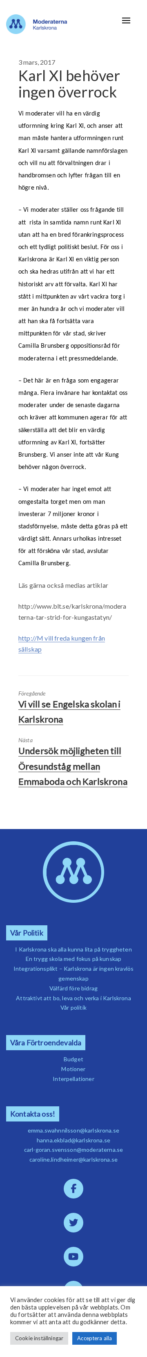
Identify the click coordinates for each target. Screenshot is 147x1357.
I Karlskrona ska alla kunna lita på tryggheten (73, 949)
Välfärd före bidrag (73, 988)
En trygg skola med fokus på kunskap (74, 958)
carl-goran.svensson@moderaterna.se (73, 1149)
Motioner (73, 1068)
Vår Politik (26, 932)
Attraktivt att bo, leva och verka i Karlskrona (73, 998)
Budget (73, 1059)
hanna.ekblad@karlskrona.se (73, 1140)
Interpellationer (73, 1078)
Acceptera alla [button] (94, 1338)
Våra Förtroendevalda (45, 1042)
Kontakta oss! (32, 1113)
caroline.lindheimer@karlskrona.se (73, 1159)
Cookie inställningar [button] (39, 1338)
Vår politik (73, 1007)
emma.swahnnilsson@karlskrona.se (73, 1130)
